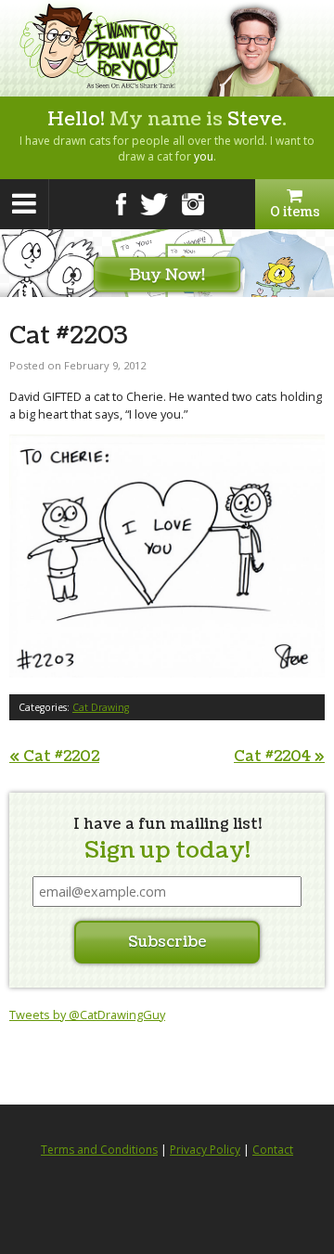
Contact (272, 1149)
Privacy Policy (205, 1149)
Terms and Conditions (99, 1149)
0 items (295, 212)
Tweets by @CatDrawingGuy (87, 1014)
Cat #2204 (279, 756)
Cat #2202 (54, 756)
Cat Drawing (100, 707)
